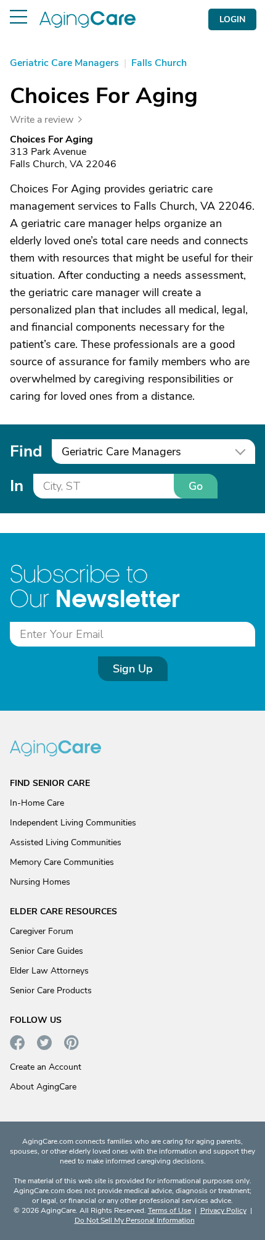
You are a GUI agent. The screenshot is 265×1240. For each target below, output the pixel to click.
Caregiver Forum (41, 931)
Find (26, 451)
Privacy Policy (223, 1210)
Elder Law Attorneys (49, 971)
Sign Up (133, 668)
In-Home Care (37, 803)
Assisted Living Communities (65, 842)
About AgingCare (43, 1087)
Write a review (41, 119)
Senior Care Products (51, 990)
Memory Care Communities (62, 862)
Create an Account (45, 1067)
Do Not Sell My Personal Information (135, 1220)
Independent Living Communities (73, 823)
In (16, 486)
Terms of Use (169, 1210)
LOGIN (232, 19)
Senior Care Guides (46, 951)
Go (196, 486)
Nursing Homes (40, 882)
